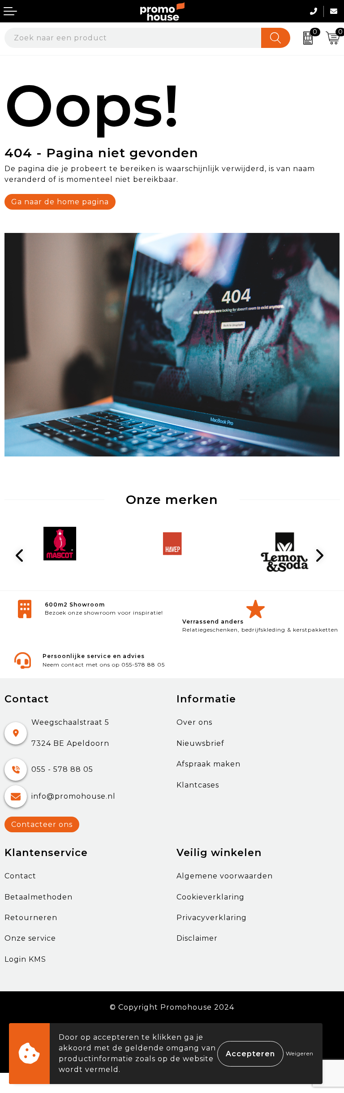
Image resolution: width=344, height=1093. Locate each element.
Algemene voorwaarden (224, 876)
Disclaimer (197, 938)
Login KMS (25, 959)
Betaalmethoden (38, 897)
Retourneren (30, 917)
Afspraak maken (208, 764)
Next (321, 555)
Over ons (194, 722)
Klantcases (197, 785)
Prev (23, 555)
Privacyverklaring (211, 917)
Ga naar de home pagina (60, 202)
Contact (20, 876)
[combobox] (133, 38)
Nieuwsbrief (200, 743)
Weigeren (300, 1053)
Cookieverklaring (210, 897)
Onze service (30, 938)
